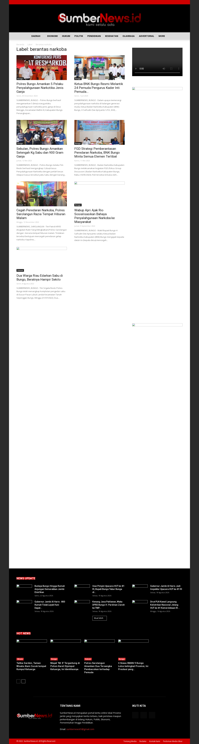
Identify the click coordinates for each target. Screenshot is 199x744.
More (162, 35)
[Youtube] (180, 2)
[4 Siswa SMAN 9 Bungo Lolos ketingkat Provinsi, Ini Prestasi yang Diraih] (133, 649)
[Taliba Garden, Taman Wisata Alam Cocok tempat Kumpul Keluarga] (31, 649)
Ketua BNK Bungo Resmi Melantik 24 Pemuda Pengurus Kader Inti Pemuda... (98, 88)
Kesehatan (111, 35)
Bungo (20, 79)
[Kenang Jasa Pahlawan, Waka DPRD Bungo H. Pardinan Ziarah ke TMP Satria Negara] (82, 605)
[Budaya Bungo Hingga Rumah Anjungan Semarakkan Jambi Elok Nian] (24, 589)
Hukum (66, 35)
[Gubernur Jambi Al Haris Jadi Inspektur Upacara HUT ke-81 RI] (140, 589)
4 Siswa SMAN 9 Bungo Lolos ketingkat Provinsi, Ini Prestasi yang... (133, 666)
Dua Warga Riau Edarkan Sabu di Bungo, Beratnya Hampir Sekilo (39, 277)
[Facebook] (170, 2)
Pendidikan (94, 35)
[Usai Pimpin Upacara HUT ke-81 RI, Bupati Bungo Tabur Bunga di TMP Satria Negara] (82, 589)
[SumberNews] (99, 18)
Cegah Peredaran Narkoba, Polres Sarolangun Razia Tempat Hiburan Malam (40, 214)
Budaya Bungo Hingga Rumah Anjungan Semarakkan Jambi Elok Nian (50, 589)
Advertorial (146, 35)
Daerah (35, 35)
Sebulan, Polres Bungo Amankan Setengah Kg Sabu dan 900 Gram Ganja (39, 152)
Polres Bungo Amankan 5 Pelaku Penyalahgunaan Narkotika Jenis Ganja (39, 88)
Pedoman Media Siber (173, 741)
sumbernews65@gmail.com (80, 729)
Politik (78, 35)
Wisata (20, 659)
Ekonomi (52, 35)
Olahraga (129, 35)
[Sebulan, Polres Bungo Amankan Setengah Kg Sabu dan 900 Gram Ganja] (41, 132)
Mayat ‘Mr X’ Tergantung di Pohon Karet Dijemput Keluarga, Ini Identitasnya (65, 666)
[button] (179, 36)
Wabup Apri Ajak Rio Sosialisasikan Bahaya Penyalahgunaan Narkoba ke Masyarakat (94, 216)
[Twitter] (175, 2)
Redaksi (142, 741)
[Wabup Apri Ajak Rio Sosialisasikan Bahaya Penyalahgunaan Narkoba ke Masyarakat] (99, 193)
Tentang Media (130, 741)
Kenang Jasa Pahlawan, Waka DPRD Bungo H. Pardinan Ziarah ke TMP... (108, 604)
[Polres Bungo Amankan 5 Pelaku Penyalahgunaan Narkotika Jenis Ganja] (41, 67)
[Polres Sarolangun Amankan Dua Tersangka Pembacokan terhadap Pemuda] (99, 649)
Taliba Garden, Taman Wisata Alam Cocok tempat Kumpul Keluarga (31, 666)
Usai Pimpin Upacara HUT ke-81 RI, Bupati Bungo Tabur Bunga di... (108, 589)
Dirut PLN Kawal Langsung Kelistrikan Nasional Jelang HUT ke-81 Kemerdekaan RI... (165, 604)
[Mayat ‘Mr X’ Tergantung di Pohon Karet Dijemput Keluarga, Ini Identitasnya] (65, 649)
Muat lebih (98, 618)
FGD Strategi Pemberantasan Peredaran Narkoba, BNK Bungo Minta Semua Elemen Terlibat (97, 152)
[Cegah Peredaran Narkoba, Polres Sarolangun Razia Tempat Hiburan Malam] (41, 193)
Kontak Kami (154, 741)
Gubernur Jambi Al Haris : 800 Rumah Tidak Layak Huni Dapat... (50, 604)
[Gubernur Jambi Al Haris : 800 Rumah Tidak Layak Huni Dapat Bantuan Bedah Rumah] (24, 605)
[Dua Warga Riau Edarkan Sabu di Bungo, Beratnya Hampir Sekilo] (41, 259)
